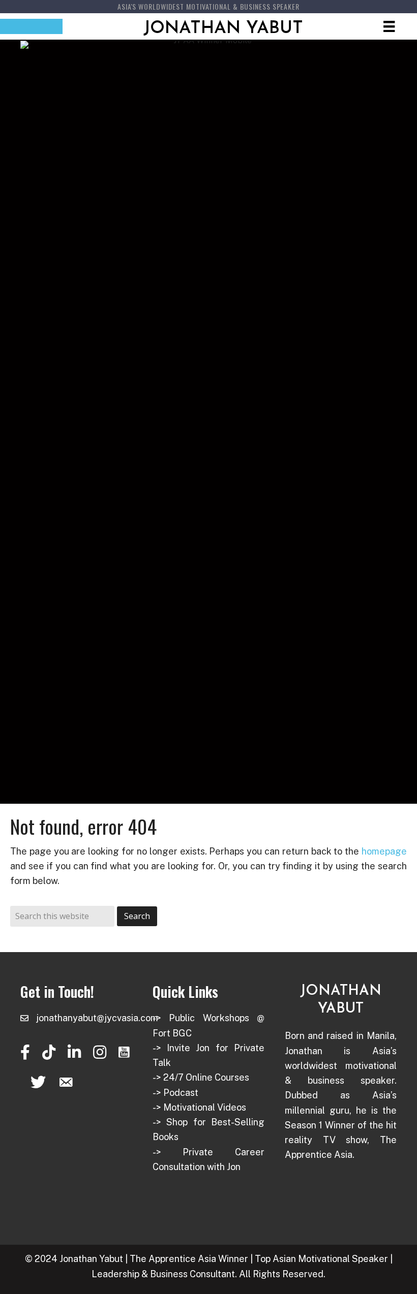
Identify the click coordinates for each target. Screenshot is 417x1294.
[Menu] (389, 26)
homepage (384, 851)
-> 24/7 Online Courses (201, 1077)
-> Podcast (175, 1092)
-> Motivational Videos (199, 1107)
